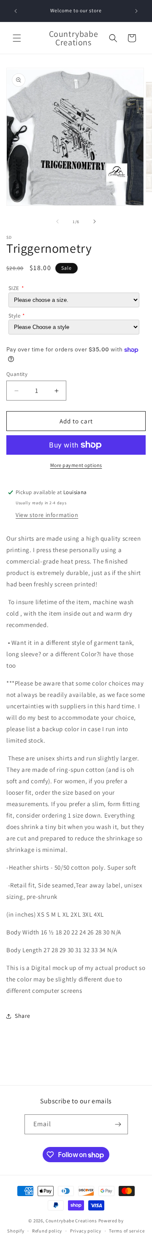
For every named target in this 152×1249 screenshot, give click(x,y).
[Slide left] (57, 221)
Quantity (16, 374)
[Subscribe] (118, 1124)
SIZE (13, 288)
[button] (17, 38)
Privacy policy (85, 1231)
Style (14, 315)
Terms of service (126, 1231)
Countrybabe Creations (71, 1221)
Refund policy (47, 1231)
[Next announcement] (136, 11)
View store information (47, 515)
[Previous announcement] (15, 11)
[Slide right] (94, 221)
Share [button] (22, 1016)
